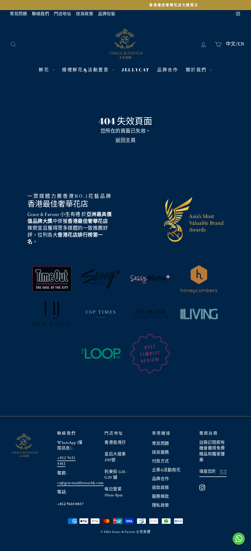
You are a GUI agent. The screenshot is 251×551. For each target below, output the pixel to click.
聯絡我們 (40, 14)
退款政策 (160, 487)
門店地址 (62, 14)
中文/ (232, 44)
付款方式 (160, 461)
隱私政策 (160, 505)
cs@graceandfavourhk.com (80, 483)
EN (241, 44)
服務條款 (160, 496)
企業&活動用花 (166, 470)
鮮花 (45, 70)
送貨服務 (160, 452)
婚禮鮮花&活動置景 (86, 70)
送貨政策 (84, 14)
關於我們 (197, 70)
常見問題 (18, 14)
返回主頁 (125, 140)
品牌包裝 (106, 14)
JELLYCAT (136, 70)
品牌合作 (167, 70)
